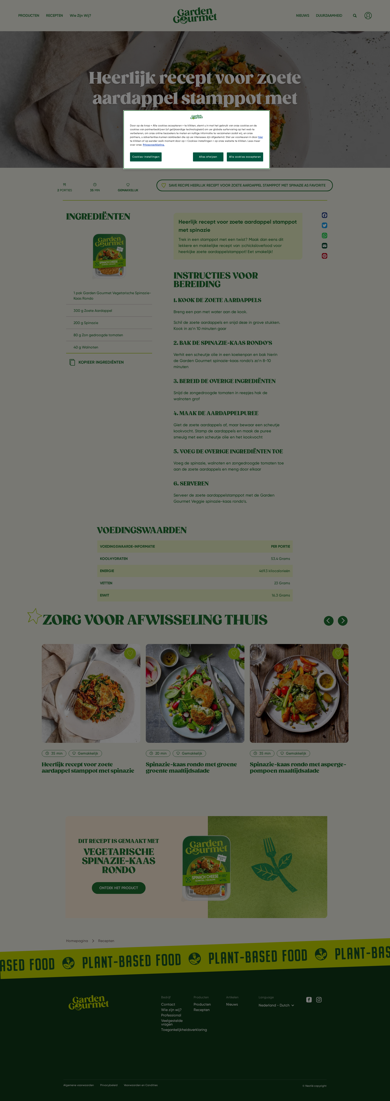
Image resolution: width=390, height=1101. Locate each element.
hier (260, 137)
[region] (196, 139)
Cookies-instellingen (145, 156)
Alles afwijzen (208, 156)
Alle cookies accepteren (245, 156)
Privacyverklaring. (154, 144)
